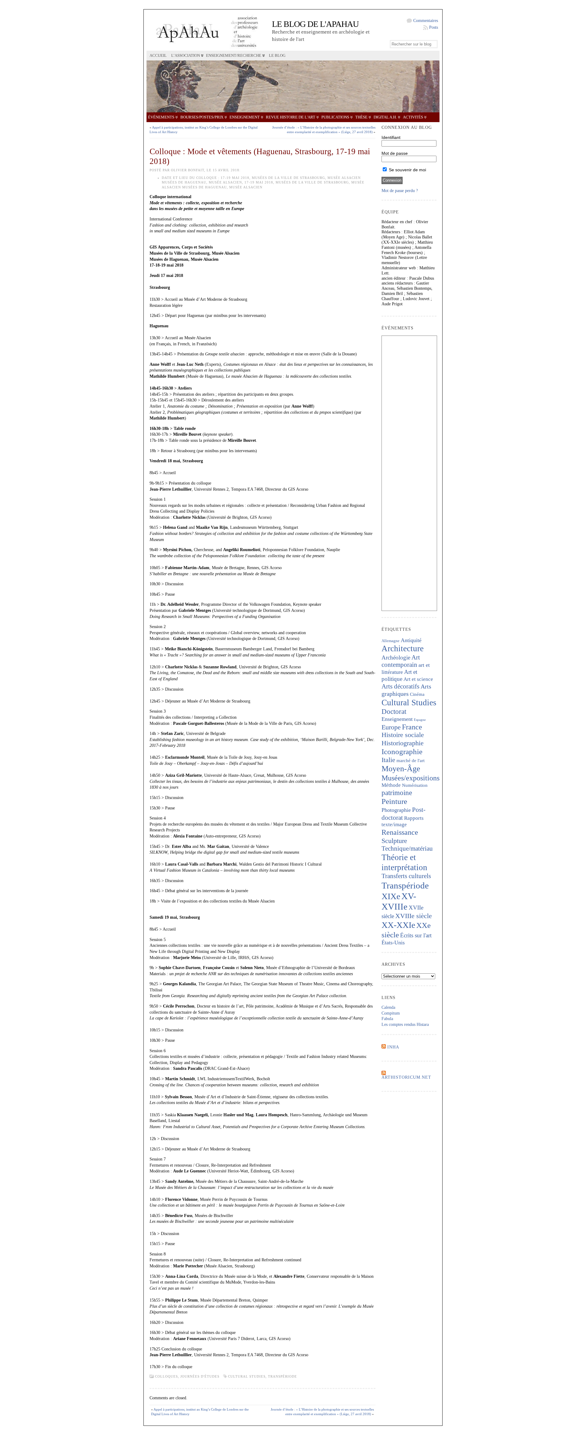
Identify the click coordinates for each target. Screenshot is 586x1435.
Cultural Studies (247, 1376)
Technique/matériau (407, 848)
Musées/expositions (411, 778)
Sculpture (394, 841)
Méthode (391, 785)
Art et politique (399, 675)
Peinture (394, 801)
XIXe (391, 896)
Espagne (420, 719)
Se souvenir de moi (407, 169)
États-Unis (393, 942)
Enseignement (245, 117)
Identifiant (391, 137)
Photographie (396, 810)
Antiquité (411, 640)
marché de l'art (410, 760)
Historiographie (403, 743)
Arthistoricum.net (406, 1077)
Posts (433, 27)
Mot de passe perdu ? (400, 190)
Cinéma (417, 694)
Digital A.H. (385, 117)
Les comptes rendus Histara (405, 1024)
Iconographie (402, 751)
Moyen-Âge (401, 768)
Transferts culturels (406, 876)
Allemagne (391, 640)
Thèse (361, 117)
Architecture (403, 648)
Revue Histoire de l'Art (290, 117)
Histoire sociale (403, 735)
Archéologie (396, 657)
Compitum (391, 1013)
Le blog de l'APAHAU (315, 24)
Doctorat (394, 711)
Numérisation (415, 785)
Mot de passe (395, 153)
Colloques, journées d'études (187, 1376)
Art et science (418, 679)
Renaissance (400, 832)
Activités (413, 117)
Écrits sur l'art (416, 935)
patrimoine (397, 793)
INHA (393, 1047)
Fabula (387, 1018)
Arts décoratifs (400, 686)
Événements (161, 117)
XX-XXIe (398, 925)
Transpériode (282, 1376)
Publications (335, 117)
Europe (391, 727)
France (412, 727)
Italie (388, 760)
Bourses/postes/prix (201, 117)
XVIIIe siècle (413, 916)
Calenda (388, 1007)
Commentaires (425, 20)
